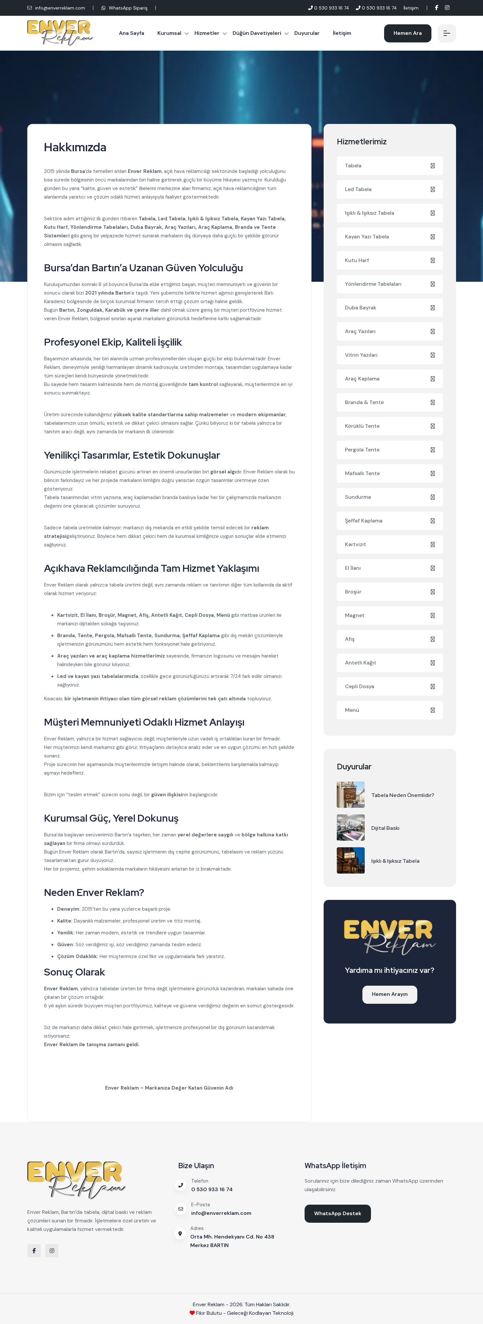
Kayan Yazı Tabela (367, 236)
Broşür (353, 591)
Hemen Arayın (390, 994)
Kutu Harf (357, 260)
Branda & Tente (364, 402)
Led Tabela (358, 189)
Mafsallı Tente (362, 473)
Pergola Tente (362, 449)
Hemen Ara (408, 33)
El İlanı (353, 568)
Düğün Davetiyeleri (257, 33)
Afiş (350, 639)
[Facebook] (436, 8)
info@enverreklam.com (60, 8)
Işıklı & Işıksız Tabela (369, 212)
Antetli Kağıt (360, 662)
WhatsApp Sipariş (127, 8)
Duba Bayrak (360, 307)
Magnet (354, 615)
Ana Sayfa (131, 33)
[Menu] (447, 33)
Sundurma (358, 496)
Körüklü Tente (362, 425)
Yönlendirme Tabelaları (373, 283)
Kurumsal (169, 33)
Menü (352, 710)
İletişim (411, 8)
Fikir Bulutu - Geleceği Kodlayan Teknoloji (244, 1313)
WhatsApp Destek (337, 1213)
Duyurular (307, 33)
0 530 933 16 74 (331, 8)
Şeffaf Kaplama (363, 520)
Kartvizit (355, 544)
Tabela (353, 165)
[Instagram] (447, 8)
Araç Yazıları (360, 331)
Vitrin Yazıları (361, 354)
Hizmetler (207, 33)
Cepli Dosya (359, 686)
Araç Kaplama (362, 378)
